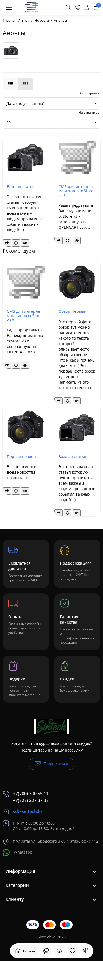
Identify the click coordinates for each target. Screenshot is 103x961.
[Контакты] (77, 7)
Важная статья (21, 186)
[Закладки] (72, 951)
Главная (9, 20)
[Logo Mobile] (31, 7)
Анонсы (60, 20)
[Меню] (9, 7)
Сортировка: (90, 93)
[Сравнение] (85, 951)
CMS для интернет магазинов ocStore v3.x (76, 191)
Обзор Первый (73, 311)
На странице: (89, 112)
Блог (25, 20)
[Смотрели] (46, 951)
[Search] (68, 7)
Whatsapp (23, 852)
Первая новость (22, 456)
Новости (41, 20)
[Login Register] (87, 7)
